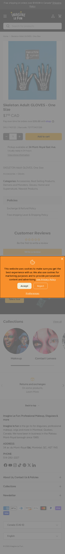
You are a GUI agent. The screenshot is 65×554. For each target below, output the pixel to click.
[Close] (62, 259)
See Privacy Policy (46, 279)
